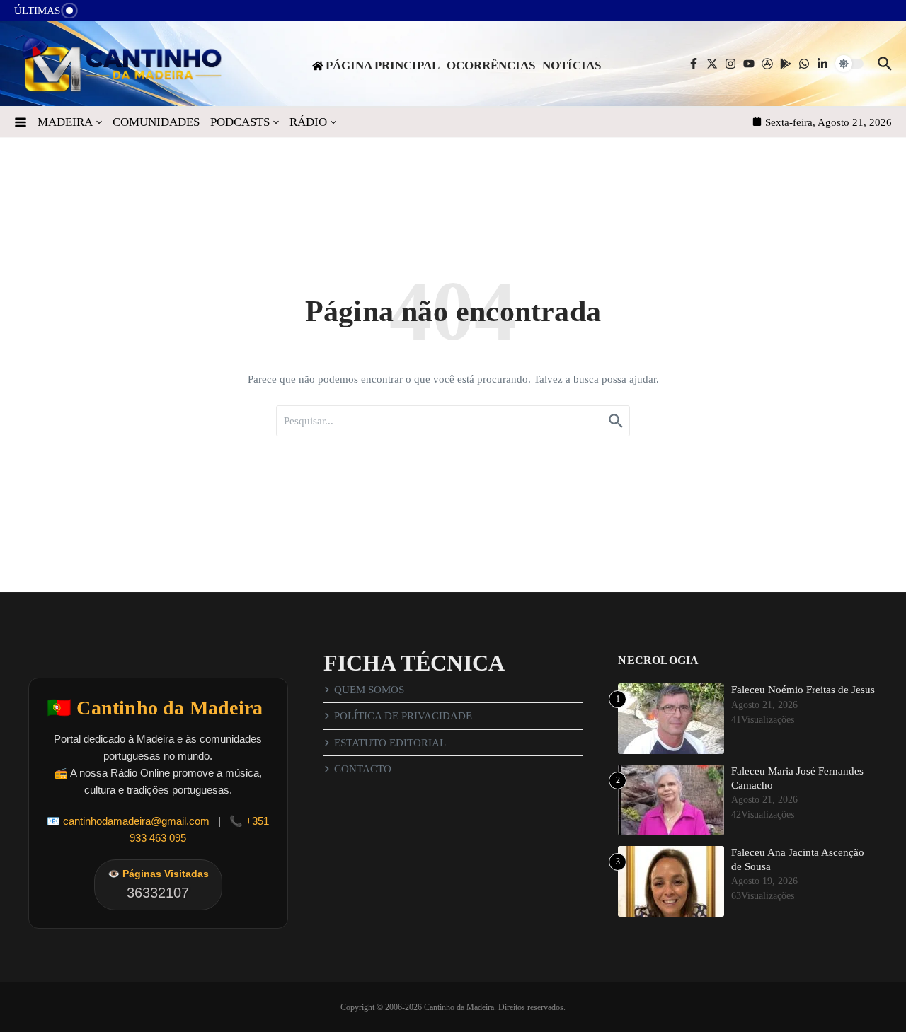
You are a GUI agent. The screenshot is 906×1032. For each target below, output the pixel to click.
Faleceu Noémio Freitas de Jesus (803, 689)
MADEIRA (65, 122)
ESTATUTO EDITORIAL (390, 742)
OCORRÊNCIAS (491, 65)
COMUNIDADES (156, 122)
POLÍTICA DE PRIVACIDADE (403, 715)
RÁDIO (308, 122)
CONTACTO (362, 769)
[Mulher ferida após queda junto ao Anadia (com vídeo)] (99, 14)
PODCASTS (240, 122)
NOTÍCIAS (571, 65)
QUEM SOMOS (369, 689)
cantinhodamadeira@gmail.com (136, 821)
